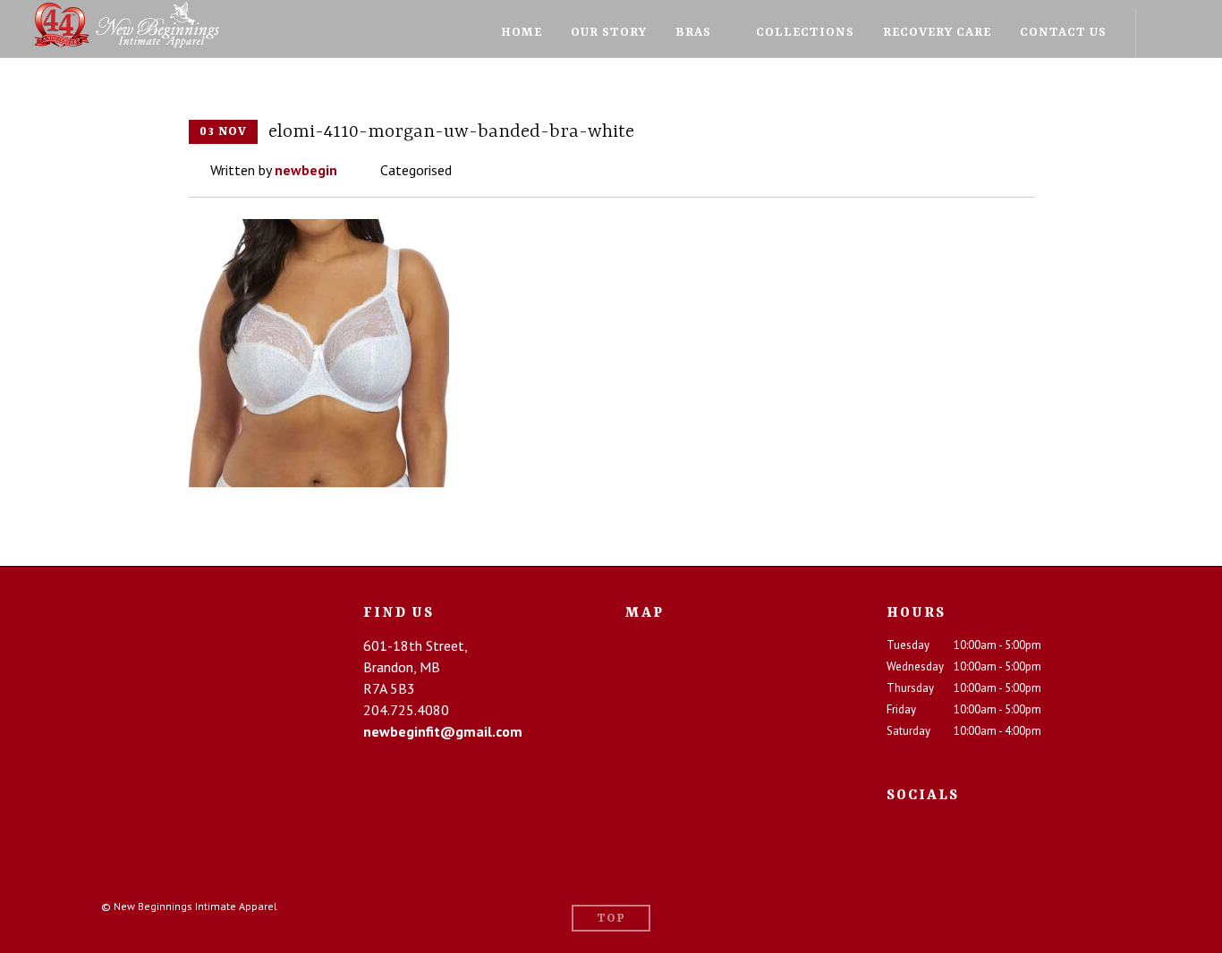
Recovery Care (937, 32)
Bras (693, 32)
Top (611, 918)
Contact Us (1063, 32)
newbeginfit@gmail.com (442, 731)
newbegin (306, 170)
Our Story (609, 32)
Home (521, 32)
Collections (805, 32)
